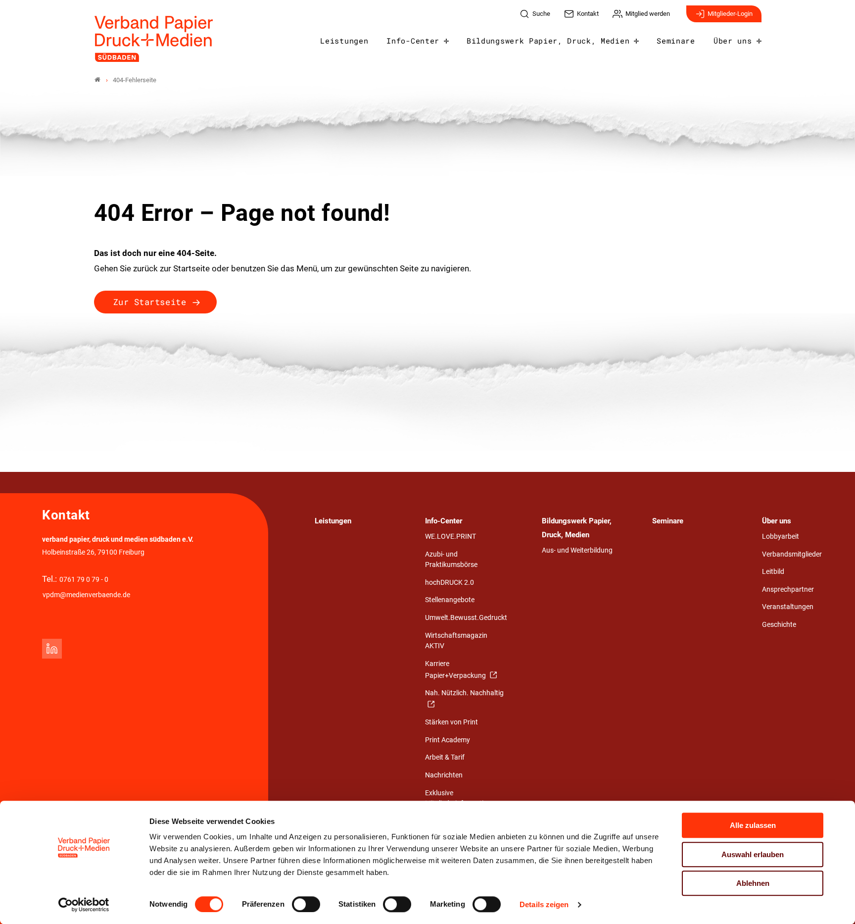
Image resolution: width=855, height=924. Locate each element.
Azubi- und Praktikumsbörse (451, 559)
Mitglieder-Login (730, 13)
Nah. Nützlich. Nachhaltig (464, 693)
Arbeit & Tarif (445, 757)
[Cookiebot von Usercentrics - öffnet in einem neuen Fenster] (84, 904)
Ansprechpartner (788, 589)
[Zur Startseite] (154, 38)
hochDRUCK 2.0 (449, 582)
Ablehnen (752, 883)
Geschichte (779, 624)
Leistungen (344, 41)
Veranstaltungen (787, 607)
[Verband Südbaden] (97, 80)
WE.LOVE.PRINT (450, 536)
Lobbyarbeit (780, 536)
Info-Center (412, 41)
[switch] (306, 904)
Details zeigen (544, 904)
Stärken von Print (451, 722)
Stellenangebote (450, 600)
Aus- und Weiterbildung (577, 550)
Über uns (732, 41)
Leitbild (773, 571)
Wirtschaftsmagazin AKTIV (456, 641)
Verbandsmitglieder (792, 554)
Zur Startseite (149, 302)
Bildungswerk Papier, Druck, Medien (548, 41)
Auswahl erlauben (752, 854)
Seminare (676, 41)
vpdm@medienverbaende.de (86, 595)
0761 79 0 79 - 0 (83, 579)
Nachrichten (444, 775)
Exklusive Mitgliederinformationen (462, 798)
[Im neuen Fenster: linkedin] (52, 649)
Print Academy (447, 740)
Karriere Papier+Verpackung (456, 670)
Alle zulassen (753, 825)
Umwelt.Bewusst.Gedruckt (466, 618)
